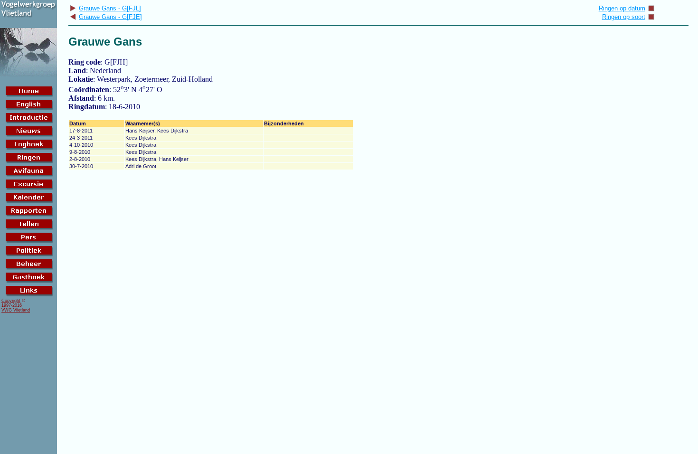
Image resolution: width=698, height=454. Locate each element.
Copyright (10, 300)
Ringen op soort (623, 16)
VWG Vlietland (15, 310)
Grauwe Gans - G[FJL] (110, 8)
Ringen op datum (622, 8)
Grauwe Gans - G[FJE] (110, 16)
